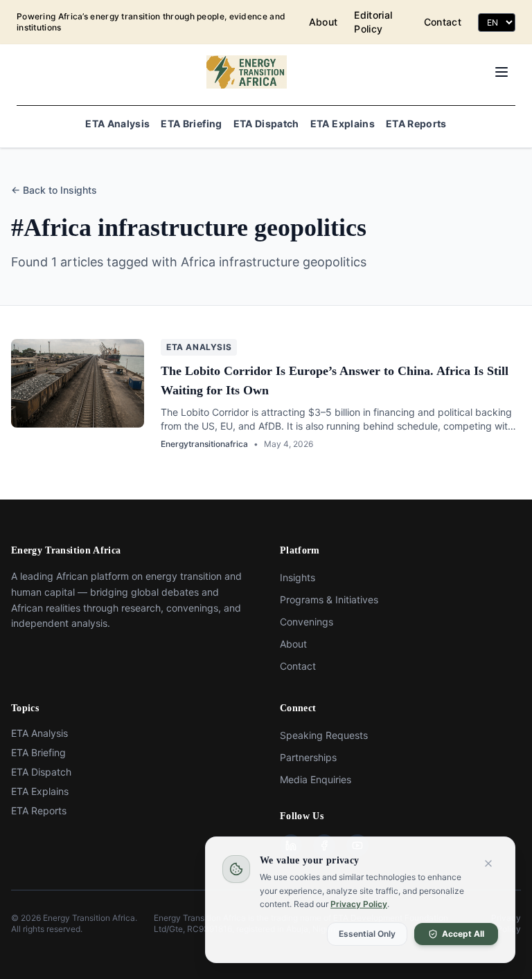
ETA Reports (416, 123)
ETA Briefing (191, 123)
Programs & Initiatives (329, 599)
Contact (442, 22)
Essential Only (367, 933)
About (323, 22)
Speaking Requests (324, 735)
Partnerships (308, 757)
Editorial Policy (373, 22)
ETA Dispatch (266, 123)
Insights (297, 577)
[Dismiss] (488, 863)
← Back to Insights (54, 190)
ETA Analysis (117, 123)
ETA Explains (342, 123)
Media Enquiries (315, 779)
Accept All (463, 933)
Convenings (306, 622)
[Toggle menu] (501, 72)
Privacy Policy (358, 904)
